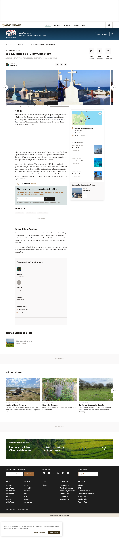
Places (8, 481)
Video (26, 496)
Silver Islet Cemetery (50, 405)
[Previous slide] (5, 87)
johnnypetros (21, 290)
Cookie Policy (83, 499)
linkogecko (13, 65)
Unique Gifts (64, 496)
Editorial (27, 481)
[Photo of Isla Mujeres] (77, 193)
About (80, 485)
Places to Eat (10, 493)
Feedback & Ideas (66, 488)
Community (64, 481)
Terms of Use (56, 202)
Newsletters (28, 502)
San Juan (57, 119)
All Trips (44, 485)
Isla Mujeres (51, 117)
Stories (26, 485)
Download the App (89, 474)
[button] (91, 51)
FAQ (79, 488)
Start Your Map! (102, 34)
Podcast (26, 499)
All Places (9, 485)
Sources (19, 321)
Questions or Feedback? (59, 515)
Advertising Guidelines (86, 493)
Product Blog (64, 493)
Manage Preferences (39, 532)
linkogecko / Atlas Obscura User (59, 106)
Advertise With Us (84, 491)
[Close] (60, 524)
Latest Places (10, 488)
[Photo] (98, 149)
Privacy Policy (49, 202)
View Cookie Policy (22, 528)
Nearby (8, 499)
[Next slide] (113, 87)
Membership (64, 485)
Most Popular (10, 491)
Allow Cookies (54, 532)
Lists (25, 493)
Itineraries (27, 491)
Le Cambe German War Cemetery (92, 405)
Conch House (36, 238)
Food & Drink (28, 488)
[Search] (115, 25)
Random (8, 496)
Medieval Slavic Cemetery (16, 405)
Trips (44, 481)
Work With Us (64, 499)
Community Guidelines (67, 491)
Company (82, 481)
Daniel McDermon (21, 343)
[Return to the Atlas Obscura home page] (12, 25)
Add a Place (10, 502)
